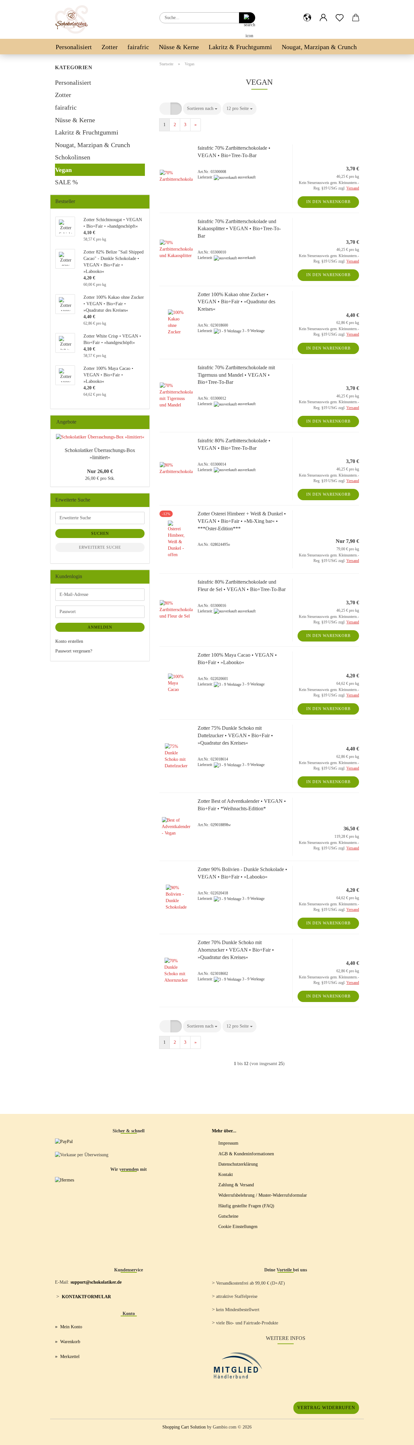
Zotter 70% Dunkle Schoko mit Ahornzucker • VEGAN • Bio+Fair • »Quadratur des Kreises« (236, 950)
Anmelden (100, 627)
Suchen (100, 533)
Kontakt (225, 1174)
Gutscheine (228, 1216)
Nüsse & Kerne (179, 46)
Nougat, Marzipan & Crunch (319, 46)
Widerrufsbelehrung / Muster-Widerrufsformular (262, 1195)
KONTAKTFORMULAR (86, 1296)
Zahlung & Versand (236, 1184)
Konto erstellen (69, 641)
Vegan (63, 169)
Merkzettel (70, 1356)
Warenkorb (70, 1341)
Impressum (228, 1143)
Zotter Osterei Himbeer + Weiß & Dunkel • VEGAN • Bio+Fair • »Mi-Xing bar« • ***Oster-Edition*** (242, 521)
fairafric (138, 46)
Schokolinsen (72, 157)
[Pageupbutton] (396, 1435)
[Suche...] (247, 17)
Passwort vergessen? (73, 651)
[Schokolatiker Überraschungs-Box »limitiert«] (100, 437)
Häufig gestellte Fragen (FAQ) (246, 1205)
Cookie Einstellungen (237, 1226)
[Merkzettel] (340, 12)
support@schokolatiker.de (96, 1282)
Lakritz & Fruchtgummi (240, 46)
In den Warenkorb (328, 201)
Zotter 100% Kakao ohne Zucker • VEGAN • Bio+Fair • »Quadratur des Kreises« (236, 302)
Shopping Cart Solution (184, 1427)
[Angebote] (143, 422)
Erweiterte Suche (100, 547)
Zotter (110, 46)
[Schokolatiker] (74, 19)
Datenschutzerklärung (238, 1164)
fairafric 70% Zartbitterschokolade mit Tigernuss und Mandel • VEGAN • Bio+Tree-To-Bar (236, 375)
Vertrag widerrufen (326, 1407)
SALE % (66, 182)
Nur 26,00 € (100, 471)
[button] (307, 12)
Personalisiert (74, 46)
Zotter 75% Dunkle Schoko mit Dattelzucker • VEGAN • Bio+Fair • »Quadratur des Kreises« (235, 735)
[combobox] (202, 108)
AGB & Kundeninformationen (246, 1153)
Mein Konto (71, 1326)
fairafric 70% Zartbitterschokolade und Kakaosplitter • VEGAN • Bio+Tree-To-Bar (239, 229)
